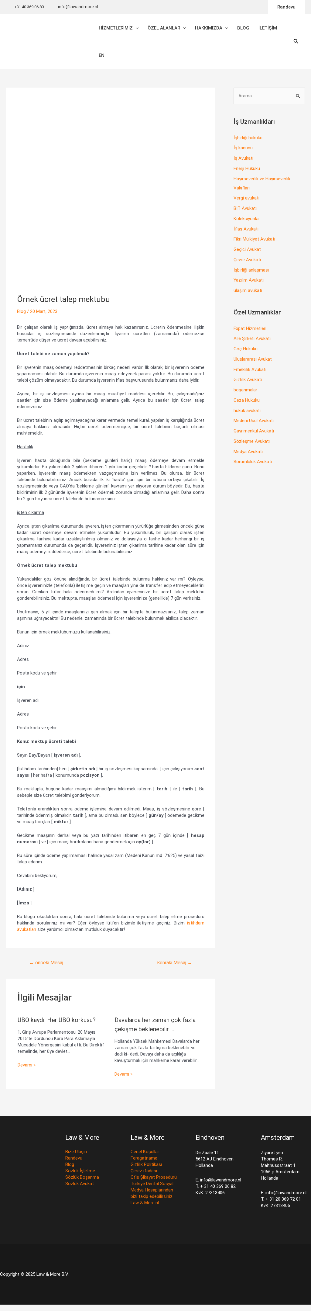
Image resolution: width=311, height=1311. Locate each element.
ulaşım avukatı (248, 290)
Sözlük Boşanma (82, 1177)
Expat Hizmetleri (250, 328)
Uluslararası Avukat (253, 359)
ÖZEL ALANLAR (164, 28)
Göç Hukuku (246, 349)
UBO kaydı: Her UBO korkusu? (57, 1020)
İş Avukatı (243, 158)
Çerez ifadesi (144, 1171)
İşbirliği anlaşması (251, 270)
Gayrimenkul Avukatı (254, 431)
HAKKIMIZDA (208, 28)
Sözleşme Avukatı (252, 441)
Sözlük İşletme (80, 1171)
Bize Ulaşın (76, 1151)
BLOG (243, 28)
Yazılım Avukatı (249, 280)
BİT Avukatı (245, 208)
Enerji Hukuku (247, 168)
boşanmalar (245, 390)
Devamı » (27, 1065)
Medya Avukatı (248, 451)
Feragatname (144, 1158)
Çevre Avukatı (247, 259)
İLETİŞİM (267, 28)
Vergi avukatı (246, 198)
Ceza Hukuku (247, 400)
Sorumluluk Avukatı (253, 461)
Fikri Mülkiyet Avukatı (254, 239)
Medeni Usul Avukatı (254, 420)
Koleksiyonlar (247, 218)
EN (101, 55)
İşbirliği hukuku (248, 137)
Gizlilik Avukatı (248, 379)
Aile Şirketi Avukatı (252, 338)
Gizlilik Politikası (146, 1164)
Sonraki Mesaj (174, 963)
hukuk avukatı (247, 410)
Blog (22, 311)
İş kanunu (243, 148)
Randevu (73, 1158)
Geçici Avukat (247, 249)
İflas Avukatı (246, 229)
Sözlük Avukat (79, 1183)
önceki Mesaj (46, 963)
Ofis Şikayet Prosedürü (154, 1177)
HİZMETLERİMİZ (116, 28)
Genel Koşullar (145, 1151)
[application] (135, 28)
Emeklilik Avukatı (250, 369)
